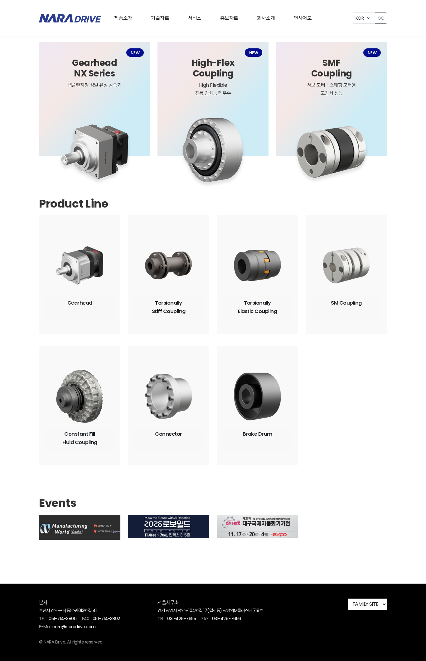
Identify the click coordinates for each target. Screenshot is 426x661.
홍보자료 (229, 18)
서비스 (194, 18)
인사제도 (303, 18)
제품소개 (123, 18)
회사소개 (266, 18)
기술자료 (160, 18)
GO (381, 18)
